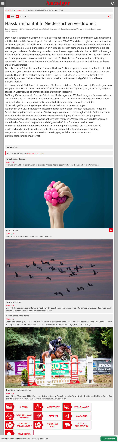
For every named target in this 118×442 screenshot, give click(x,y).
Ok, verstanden (108, 438)
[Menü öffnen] (3, 3)
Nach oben (13, 147)
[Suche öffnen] (114, 3)
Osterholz (20, 10)
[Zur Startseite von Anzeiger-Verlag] (58, 3)
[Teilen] (109, 16)
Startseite (8, 10)
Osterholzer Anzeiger (35, 153)
